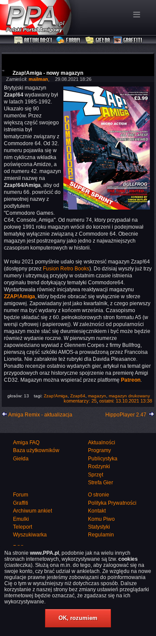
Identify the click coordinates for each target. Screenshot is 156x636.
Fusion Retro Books (66, 269)
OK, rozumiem (78, 618)
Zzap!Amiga (56, 395)
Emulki (21, 519)
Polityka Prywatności (112, 503)
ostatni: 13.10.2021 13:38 (125, 400)
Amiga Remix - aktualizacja (40, 415)
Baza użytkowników (36, 450)
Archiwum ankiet (32, 511)
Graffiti (127, 40)
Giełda (97, 40)
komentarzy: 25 (80, 400)
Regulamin (101, 535)
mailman (38, 79)
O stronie (98, 495)
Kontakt (97, 511)
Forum (69, 40)
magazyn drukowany (129, 395)
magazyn (97, 395)
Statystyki (99, 527)
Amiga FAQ (26, 443)
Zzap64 (77, 395)
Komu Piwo (101, 519)
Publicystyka (102, 459)
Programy (99, 450)
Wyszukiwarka (30, 535)
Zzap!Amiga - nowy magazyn (48, 73)
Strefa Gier (100, 482)
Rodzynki (99, 466)
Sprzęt (95, 475)
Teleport (22, 527)
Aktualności (33, 40)
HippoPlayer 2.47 (125, 415)
